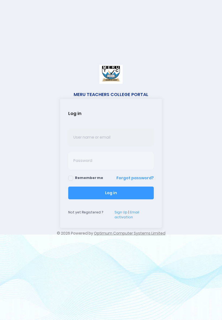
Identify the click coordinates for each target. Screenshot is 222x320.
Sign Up (121, 212)
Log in (111, 193)
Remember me (89, 177)
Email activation (127, 214)
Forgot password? (135, 178)
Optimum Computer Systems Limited (129, 233)
